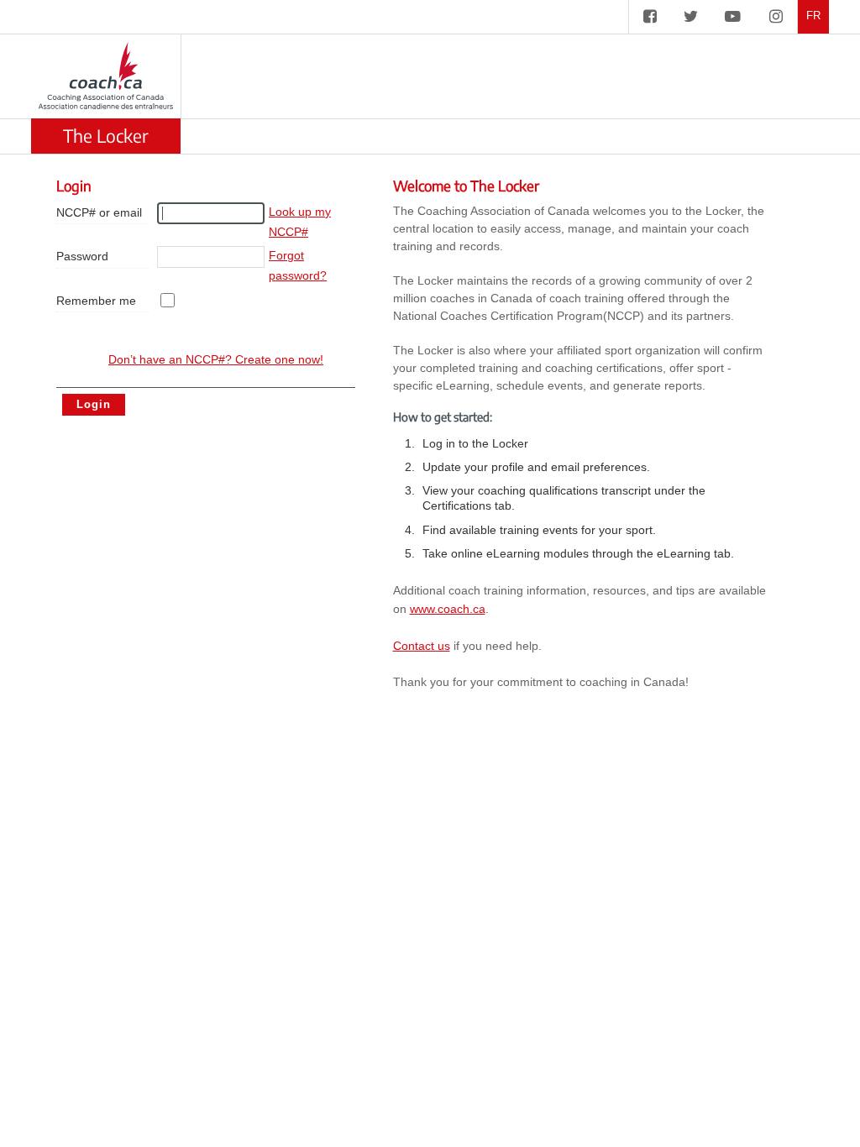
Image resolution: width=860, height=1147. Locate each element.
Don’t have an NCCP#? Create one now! (215, 359)
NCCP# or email (99, 212)
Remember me (96, 300)
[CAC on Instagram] (776, 17)
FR (813, 16)
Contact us (421, 645)
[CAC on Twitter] (691, 17)
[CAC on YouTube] (732, 17)
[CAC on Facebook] (650, 17)
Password (82, 256)
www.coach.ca (447, 608)
